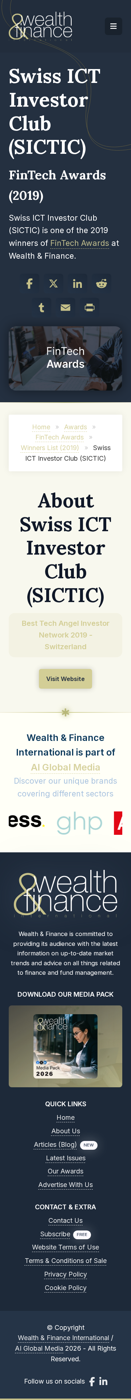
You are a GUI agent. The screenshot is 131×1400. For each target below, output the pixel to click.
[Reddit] (101, 283)
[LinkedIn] (77, 283)
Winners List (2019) (50, 448)
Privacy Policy (65, 1274)
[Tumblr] (41, 307)
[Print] (89, 307)
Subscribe (55, 1234)
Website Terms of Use (65, 1247)
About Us (65, 1131)
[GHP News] (66, 823)
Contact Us (65, 1220)
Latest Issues (66, 1158)
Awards (75, 427)
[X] (53, 283)
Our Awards (65, 1171)
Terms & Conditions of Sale (66, 1260)
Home (41, 427)
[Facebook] (29, 283)
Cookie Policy (66, 1287)
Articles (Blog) (55, 1144)
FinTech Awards (79, 243)
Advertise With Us (65, 1184)
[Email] (65, 307)
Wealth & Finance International (63, 1338)
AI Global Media (65, 767)
